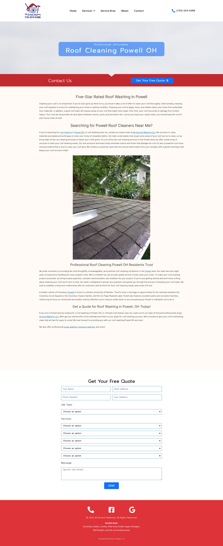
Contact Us (60, 80)
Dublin (96, 526)
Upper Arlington (132, 526)
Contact (139, 10)
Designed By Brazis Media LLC (111, 539)
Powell (71, 292)
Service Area (108, 10)
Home (73, 10)
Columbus (87, 526)
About (125, 10)
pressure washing (86, 327)
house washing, (71, 327)
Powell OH (79, 132)
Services (87, 10)
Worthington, (99, 530)
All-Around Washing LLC (144, 132)
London (103, 526)
